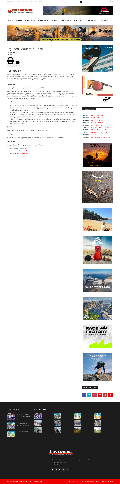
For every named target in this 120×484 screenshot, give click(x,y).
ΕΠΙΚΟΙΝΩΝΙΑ (25, 2)
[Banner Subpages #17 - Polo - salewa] (97, 187)
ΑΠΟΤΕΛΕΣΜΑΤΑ (89, 20)
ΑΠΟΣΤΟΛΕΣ (65, 20)
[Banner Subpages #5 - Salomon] (97, 58)
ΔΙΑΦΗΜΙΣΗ (17, 2)
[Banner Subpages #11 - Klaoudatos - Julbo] (97, 89)
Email (17, 66)
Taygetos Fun (94, 118)
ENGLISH (41, 2)
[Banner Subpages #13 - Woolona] (97, 219)
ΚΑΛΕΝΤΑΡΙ (102, 20)
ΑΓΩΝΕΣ (18, 20)
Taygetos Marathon (96, 120)
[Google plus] (94, 395)
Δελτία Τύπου (80, 481)
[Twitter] (89, 395)
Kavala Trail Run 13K (96, 125)
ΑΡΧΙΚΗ (10, 20)
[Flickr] (59, 469)
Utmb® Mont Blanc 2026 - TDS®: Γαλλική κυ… (23, 416)
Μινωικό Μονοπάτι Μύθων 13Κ (100, 137)
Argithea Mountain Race (28, 151)
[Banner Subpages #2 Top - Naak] (60, 33)
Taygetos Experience (96, 115)
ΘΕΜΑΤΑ (77, 20)
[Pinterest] (100, 395)
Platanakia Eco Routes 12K (98, 130)
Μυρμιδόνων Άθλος (96, 122)
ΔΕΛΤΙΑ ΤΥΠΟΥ (34, 2)
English (98, 481)
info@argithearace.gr (23, 153)
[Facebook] (84, 395)
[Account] (81, 2)
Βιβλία (87, 481)
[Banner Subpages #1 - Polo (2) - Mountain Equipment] (78, 10)
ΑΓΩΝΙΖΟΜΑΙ (42, 20)
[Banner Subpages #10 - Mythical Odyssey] (97, 308)
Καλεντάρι (72, 481)
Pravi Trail (93, 135)
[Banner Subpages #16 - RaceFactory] (97, 336)
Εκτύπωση (11, 66)
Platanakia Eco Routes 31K (98, 132)
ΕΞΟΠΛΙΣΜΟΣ (29, 20)
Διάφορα (92, 481)
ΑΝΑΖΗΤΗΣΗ (10, 2)
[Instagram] (110, 395)
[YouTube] (105, 395)
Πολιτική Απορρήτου (107, 481)
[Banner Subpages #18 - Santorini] (97, 280)
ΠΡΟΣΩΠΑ (54, 20)
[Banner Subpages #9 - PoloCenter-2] (97, 155)
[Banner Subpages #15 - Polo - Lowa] (97, 367)
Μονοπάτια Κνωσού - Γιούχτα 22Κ (101, 127)
